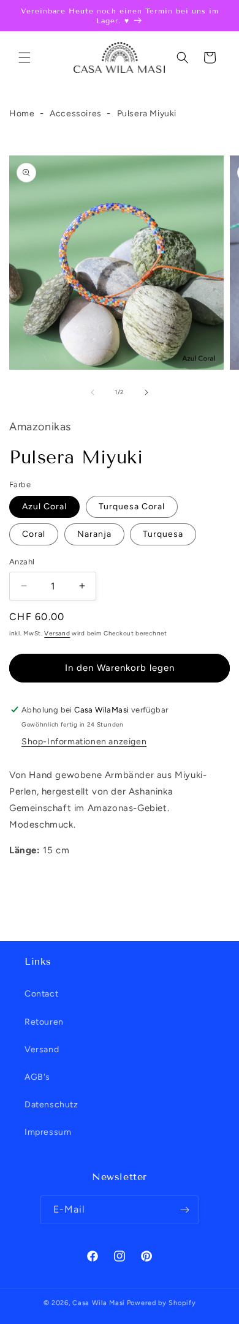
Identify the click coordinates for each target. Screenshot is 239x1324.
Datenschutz (51, 1104)
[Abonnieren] (184, 1209)
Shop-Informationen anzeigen (83, 741)
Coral (33, 534)
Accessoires (76, 113)
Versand (57, 633)
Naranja (94, 534)
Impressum (48, 1132)
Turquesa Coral (132, 506)
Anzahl (21, 561)
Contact (41, 994)
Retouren (44, 1022)
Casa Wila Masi (98, 1303)
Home (21, 113)
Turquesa (163, 534)
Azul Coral (44, 506)
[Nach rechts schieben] (146, 392)
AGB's (37, 1077)
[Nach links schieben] (92, 392)
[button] (24, 57)
